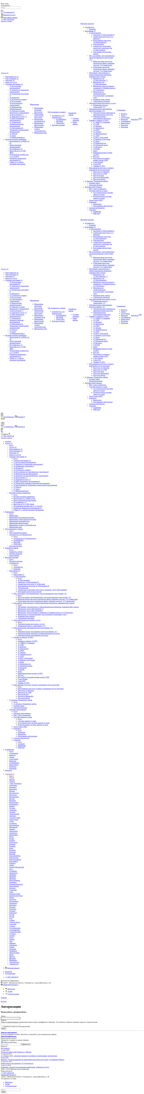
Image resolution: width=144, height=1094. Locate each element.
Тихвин (12, 936)
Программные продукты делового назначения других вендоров (41, 689)
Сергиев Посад (14, 922)
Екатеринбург (14, 825)
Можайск (12, 877)
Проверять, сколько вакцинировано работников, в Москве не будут (25, 1067)
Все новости (5, 1048)
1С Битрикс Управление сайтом (24, 704)
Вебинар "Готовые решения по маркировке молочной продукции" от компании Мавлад (32, 1060)
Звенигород (13, 831)
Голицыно (13, 810)
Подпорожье (13, 901)
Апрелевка (13, 785)
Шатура (12, 956)
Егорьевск (13, 823)
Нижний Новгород (16, 884)
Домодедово (13, 820)
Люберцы (12, 875)
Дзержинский (14, 814)
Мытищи (12, 878)
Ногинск (12, 888)
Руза (10, 918)
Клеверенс (21, 732)
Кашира (12, 840)
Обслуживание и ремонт (18, 533)
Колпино (12, 852)
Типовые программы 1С (22, 460)
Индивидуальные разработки (24, 497)
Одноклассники (13, 994)
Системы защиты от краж (27, 721)
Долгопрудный (14, 818)
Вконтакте (11, 989)
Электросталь (14, 962)
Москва (12, 780)
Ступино (12, 934)
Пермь (11, 897)
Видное (12, 791)
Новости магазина (10, 1042)
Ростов (11, 916)
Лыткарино (13, 873)
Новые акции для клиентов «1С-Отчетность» (17, 1063)
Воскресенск (13, 802)
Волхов (12, 799)
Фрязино (12, 943)
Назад (11, 445)
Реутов (11, 915)
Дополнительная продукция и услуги (31, 624)
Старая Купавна (15, 932)
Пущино (12, 911)
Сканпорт (21, 744)
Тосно (11, 937)
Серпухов (12, 924)
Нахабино (12, 882)
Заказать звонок (6, 438)
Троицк (12, 939)
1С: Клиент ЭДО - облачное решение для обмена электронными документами (29, 1056)
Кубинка (12, 863)
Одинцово (13, 890)
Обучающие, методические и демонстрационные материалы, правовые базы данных (48, 607)
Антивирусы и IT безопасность (24, 538)
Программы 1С (18, 574)
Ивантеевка (13, 835)
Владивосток (14, 793)
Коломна (12, 850)
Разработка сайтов (15, 552)
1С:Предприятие (24, 580)
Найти (3, 1092)
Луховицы (13, 871)
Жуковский (13, 827)
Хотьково (12, 949)
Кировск (12, 846)
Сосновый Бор (14, 930)
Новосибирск (14, 886)
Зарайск (12, 829)
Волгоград (13, 795)
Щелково (12, 958)
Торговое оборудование (22, 713)
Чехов (11, 955)
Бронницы (13, 789)
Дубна (11, 821)
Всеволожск (13, 804)
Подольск (12, 899)
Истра (11, 837)
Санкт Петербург (15, 783)
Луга (11, 869)
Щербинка (13, 960)
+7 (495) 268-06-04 (7, 19)
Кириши (12, 844)
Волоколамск (14, 797)
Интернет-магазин (16, 561)
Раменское (13, 913)
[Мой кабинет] (2, 414)
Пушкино (12, 909)
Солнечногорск (14, 928)
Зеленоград (13, 833)
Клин (11, 848)
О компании (13, 753)
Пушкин (12, 907)
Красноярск (13, 861)
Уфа (10, 941)
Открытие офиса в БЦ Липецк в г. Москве (16, 1052)
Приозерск (13, 903)
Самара (12, 920)
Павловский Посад (16, 896)
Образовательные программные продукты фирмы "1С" (38, 632)
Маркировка (13, 516)
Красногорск (14, 858)
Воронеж (12, 801)
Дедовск (12, 812)
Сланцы (12, 926)
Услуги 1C (13, 447)
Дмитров (12, 816)
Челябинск (13, 951)
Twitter (10, 991)
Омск (11, 892)
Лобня (11, 865)
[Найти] (2, 10)
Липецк (12, 781)
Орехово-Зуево (14, 894)
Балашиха (12, 787)
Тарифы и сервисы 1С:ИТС (28, 641)
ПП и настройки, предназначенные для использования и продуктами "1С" (44, 597)
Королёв (12, 854)
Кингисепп (13, 842)
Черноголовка (14, 953)
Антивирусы (18, 567)
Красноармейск (14, 856)
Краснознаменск (15, 859)
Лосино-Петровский (16, 867)
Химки (11, 947)
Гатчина (12, 808)
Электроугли (13, 964)
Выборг (12, 806)
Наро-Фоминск (14, 880)
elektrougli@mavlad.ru (10, 985)
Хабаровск (13, 945)
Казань (11, 839)
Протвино (13, 905)
